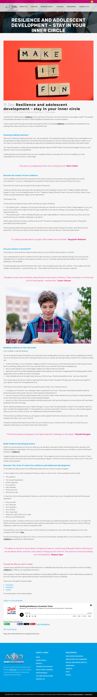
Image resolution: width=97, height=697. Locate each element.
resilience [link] (28, 117)
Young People (41, 660)
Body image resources (74, 656)
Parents (39, 663)
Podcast (69, 668)
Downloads (70, 665)
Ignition (13, 669)
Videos (68, 674)
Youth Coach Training (44, 669)
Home (38, 657)
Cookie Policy (88, 694)
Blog (67, 671)
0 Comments (50, 112)
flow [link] (22, 532)
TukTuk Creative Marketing (75, 694)
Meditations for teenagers (76, 659)
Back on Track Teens (35, 112)
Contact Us (40, 679)
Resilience (45, 624)
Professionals (41, 672)
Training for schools (44, 666)
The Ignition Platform (44, 675)
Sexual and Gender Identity (76, 662)
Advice (21, 112)
